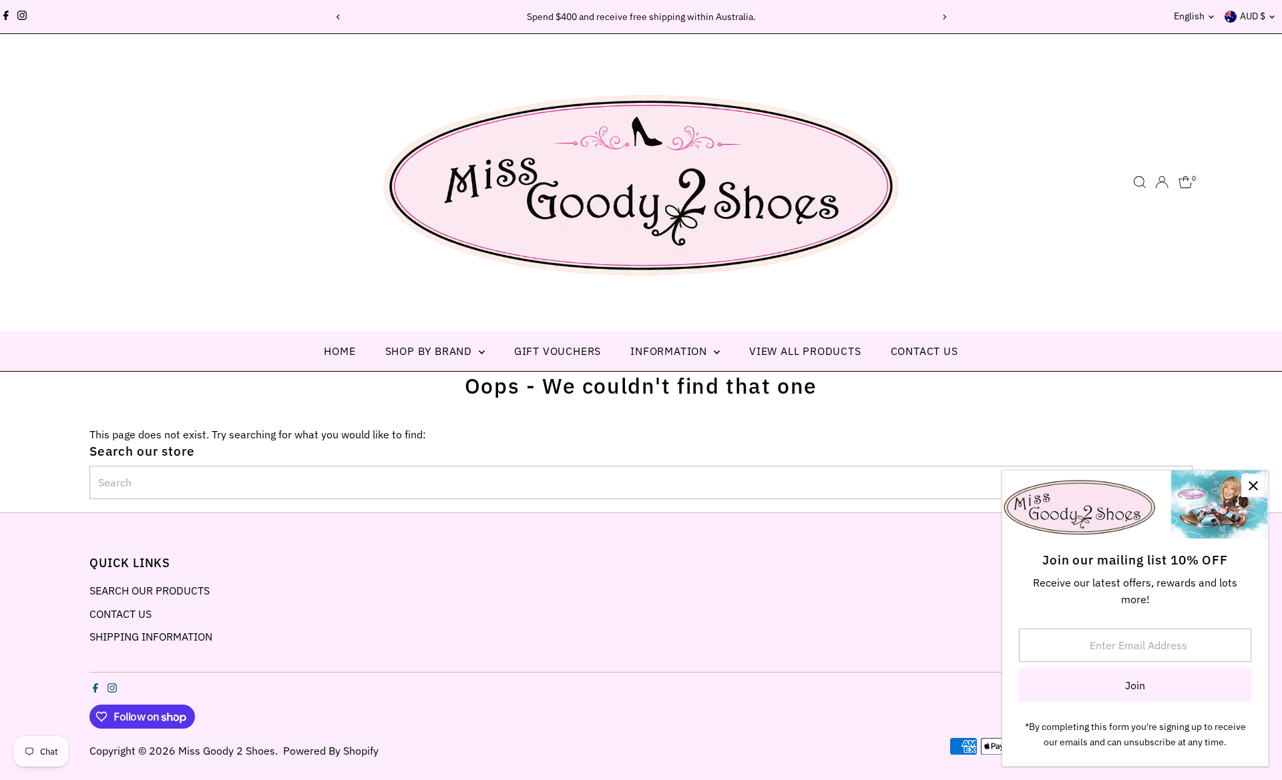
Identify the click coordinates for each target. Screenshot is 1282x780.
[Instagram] (22, 17)
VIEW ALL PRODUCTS (805, 351)
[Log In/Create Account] (1162, 182)
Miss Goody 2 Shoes (226, 750)
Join (1135, 685)
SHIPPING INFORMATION (150, 636)
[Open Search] (1140, 182)
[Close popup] (1253, 485)
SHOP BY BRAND (430, 351)
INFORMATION (670, 351)
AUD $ (1252, 16)
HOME (339, 351)
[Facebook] (6, 17)
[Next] (944, 17)
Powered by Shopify (331, 750)
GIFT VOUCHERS (557, 351)
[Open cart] (1186, 182)
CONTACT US (924, 351)
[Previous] (338, 17)
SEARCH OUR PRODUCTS (149, 590)
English (1189, 16)
